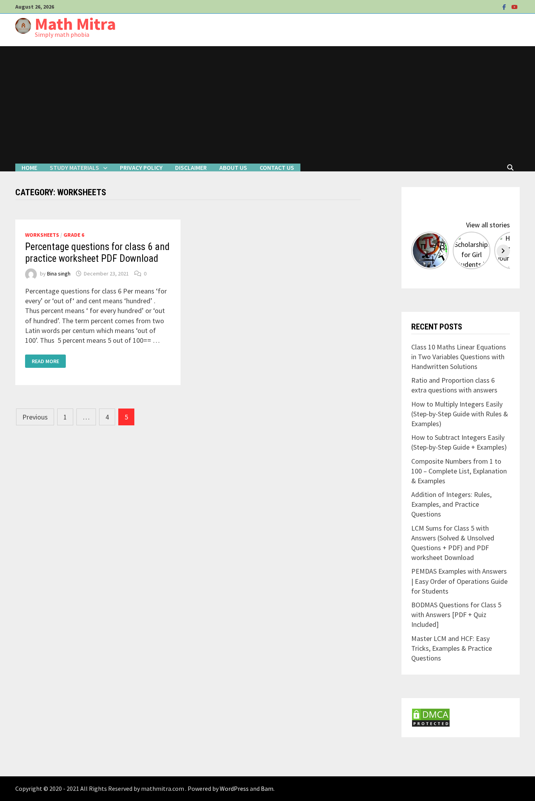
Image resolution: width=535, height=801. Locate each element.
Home (29, 167)
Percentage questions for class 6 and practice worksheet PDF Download (97, 252)
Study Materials (74, 167)
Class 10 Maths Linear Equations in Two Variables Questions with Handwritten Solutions (458, 356)
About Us (233, 167)
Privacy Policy (141, 167)
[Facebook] (505, 6)
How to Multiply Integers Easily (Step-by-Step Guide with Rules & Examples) (459, 414)
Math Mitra (75, 23)
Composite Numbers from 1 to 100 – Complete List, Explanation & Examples (459, 471)
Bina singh (58, 273)
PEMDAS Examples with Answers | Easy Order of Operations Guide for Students (459, 581)
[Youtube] (515, 6)
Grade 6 (73, 234)
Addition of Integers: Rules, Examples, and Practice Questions (451, 504)
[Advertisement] (267, 105)
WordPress (234, 788)
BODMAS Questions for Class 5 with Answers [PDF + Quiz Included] (456, 614)
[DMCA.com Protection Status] (430, 716)
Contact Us (277, 167)
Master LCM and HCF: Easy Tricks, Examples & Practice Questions (451, 648)
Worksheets (42, 234)
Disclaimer (191, 167)
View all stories (488, 224)
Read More (46, 361)
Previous (35, 416)
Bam (267, 788)
